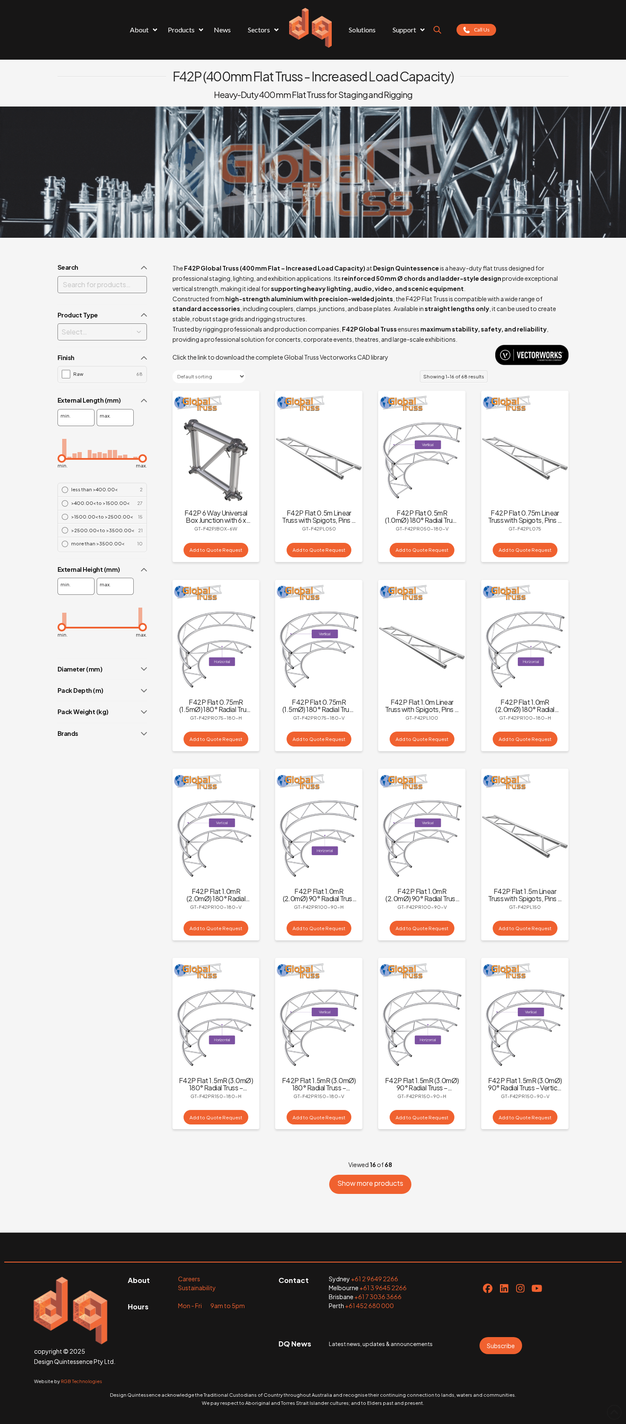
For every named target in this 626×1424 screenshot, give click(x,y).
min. (65, 415)
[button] (139, 332)
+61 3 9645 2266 (383, 1287)
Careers (189, 1279)
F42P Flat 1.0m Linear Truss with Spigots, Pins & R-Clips (422, 709)
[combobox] (88, 331)
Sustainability (197, 1287)
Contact (294, 1280)
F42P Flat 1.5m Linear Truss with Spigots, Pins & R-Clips (525, 898)
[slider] (61, 458)
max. (105, 415)
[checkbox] (102, 373)
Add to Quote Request (216, 550)
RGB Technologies (81, 1381)
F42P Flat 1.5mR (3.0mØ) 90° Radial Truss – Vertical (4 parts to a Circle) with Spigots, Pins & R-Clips (525, 1091)
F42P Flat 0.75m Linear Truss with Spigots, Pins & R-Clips (525, 520)
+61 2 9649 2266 (374, 1279)
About (139, 1280)
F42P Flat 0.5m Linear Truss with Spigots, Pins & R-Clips (319, 520)
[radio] (102, 489)
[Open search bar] (437, 30)
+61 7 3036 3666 (378, 1296)
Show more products (370, 1183)
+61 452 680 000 (369, 1305)
